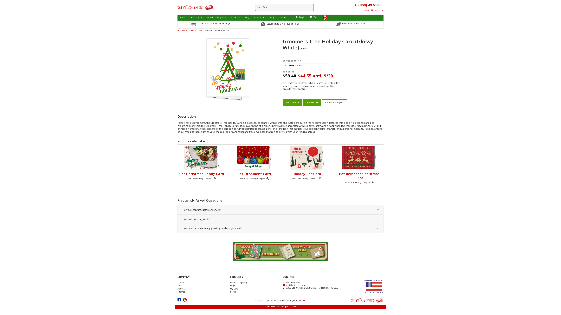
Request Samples (334, 102)
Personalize (292, 102)
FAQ (247, 17)
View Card (191, 178)
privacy (301, 300)
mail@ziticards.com (373, 10)
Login (302, 17)
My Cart (234, 288)
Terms (283, 17)
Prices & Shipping (216, 17)
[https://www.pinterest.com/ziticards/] (325, 18)
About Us (259, 17)
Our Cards (196, 17)
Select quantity (292, 60)
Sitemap (182, 291)
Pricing (200, 178)
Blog (272, 17)
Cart (316, 17)
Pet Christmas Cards (193, 30)
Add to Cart (312, 102)
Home (183, 17)
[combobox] (306, 65)
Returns (234, 291)
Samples (208, 178)
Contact (235, 17)
